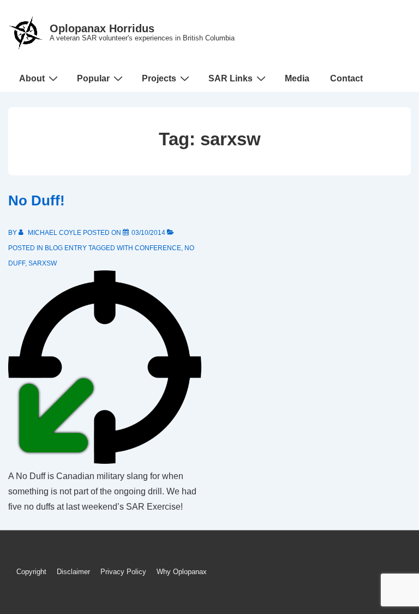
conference (158, 248)
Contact (346, 78)
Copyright (31, 572)
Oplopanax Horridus (102, 28)
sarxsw (42, 263)
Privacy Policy (123, 572)
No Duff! (36, 200)
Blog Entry (66, 248)
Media (297, 78)
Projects (159, 78)
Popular (93, 78)
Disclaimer (73, 572)
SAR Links (230, 78)
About (32, 78)
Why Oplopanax (182, 572)
